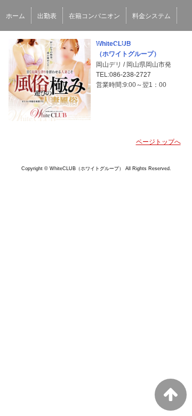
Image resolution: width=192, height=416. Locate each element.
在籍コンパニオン (94, 16)
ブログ (53, 45)
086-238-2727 (130, 74)
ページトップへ (158, 142)
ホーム (15, 16)
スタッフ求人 (132, 45)
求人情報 (88, 45)
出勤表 (47, 16)
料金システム (151, 16)
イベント (18, 45)
